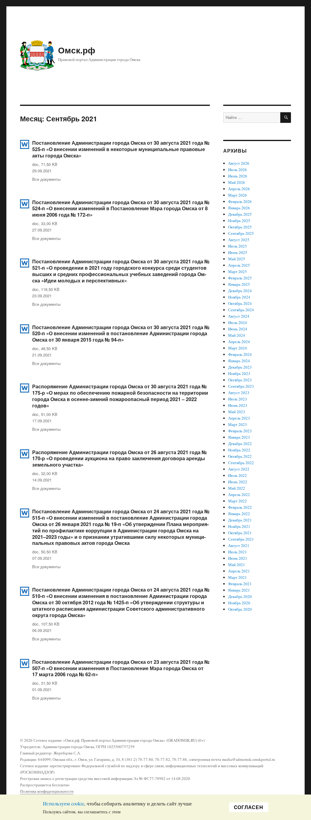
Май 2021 (236, 564)
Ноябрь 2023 (239, 373)
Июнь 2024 (237, 329)
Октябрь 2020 (240, 609)
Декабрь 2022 (240, 443)
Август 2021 (238, 545)
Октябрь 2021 (240, 532)
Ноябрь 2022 (239, 450)
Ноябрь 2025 (239, 220)
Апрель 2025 (239, 265)
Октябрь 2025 (240, 227)
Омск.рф (76, 50)
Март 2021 (237, 577)
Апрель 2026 (239, 188)
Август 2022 (238, 469)
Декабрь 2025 (240, 214)
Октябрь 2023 (240, 380)
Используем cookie (63, 803)
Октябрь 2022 (240, 456)
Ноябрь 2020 (239, 603)
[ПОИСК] (285, 117)
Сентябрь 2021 (241, 539)
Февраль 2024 (240, 354)
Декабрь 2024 (240, 290)
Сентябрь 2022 (241, 462)
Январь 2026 (239, 208)
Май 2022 (236, 488)
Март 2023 (237, 424)
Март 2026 (237, 195)
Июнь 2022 (237, 481)
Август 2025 (238, 239)
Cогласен (248, 807)
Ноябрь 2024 (239, 297)
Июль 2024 (237, 322)
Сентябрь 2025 (241, 233)
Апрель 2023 (239, 418)
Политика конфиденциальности (46, 791)
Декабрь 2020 (240, 596)
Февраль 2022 (240, 507)
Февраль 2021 (240, 583)
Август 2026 (238, 163)
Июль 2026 (237, 169)
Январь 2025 (239, 284)
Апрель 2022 (239, 494)
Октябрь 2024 (240, 303)
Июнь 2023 (237, 405)
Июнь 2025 (237, 252)
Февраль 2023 (240, 431)
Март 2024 (237, 348)
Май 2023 (236, 411)
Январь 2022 (239, 513)
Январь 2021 (239, 590)
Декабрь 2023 (240, 367)
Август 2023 (238, 392)
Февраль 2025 (240, 278)
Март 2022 (237, 501)
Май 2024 (236, 335)
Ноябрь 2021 (239, 526)
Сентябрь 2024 (241, 309)
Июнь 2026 (237, 176)
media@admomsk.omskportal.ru (248, 759)
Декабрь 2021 (240, 520)
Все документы (46, 179)
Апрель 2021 (239, 571)
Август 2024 (238, 316)
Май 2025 (236, 259)
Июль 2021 (237, 552)
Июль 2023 (237, 399)
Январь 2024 (239, 360)
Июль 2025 (237, 246)
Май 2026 (236, 182)
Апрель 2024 (239, 341)
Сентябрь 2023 (241, 386)
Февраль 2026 (240, 201)
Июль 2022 (237, 475)
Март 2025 (237, 271)
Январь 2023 (239, 437)
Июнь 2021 (237, 558)
